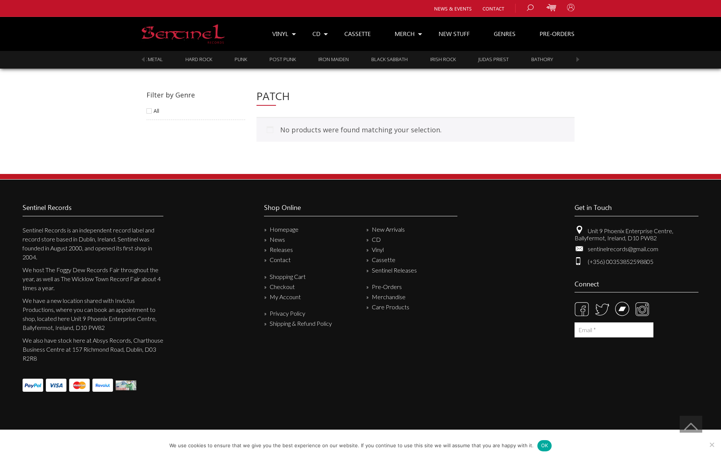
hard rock (157, 59)
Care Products (390, 306)
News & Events (453, 8)
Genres (505, 33)
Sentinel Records (183, 31)
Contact (493, 8)
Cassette (357, 33)
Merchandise (389, 296)
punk (199, 59)
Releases (281, 249)
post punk (241, 59)
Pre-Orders (557, 33)
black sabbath (348, 59)
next (578, 59)
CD (316, 33)
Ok (544, 445)
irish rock (402, 59)
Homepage (284, 229)
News (277, 239)
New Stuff (454, 33)
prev (143, 59)
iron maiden (292, 59)
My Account (285, 296)
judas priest (452, 59)
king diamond (551, 59)
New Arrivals (388, 229)
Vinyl (280, 33)
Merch (405, 33)
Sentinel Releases (394, 270)
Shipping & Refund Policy (301, 323)
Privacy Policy (287, 313)
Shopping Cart (288, 276)
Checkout (282, 286)
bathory (501, 59)
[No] (711, 444)
